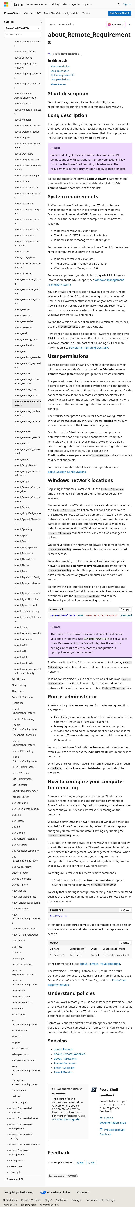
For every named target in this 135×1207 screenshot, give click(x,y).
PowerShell (65, 24)
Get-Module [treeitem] (18, 832)
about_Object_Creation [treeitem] (27, 131)
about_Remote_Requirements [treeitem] (27, 403)
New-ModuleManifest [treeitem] (24, 896)
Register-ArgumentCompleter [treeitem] (23, 972)
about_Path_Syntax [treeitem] (24, 257)
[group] (90, 615)
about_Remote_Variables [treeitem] (27, 423)
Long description (60, 70)
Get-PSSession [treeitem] (19, 844)
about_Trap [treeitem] (20, 571)
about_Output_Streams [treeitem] (27, 159)
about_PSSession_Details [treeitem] (27, 195)
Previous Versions (31, 1200)
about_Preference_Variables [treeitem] (27, 301)
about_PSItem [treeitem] (22, 181)
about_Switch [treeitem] (21, 541)
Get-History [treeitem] (18, 820)
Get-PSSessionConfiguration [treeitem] (25, 858)
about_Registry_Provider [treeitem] (27, 357)
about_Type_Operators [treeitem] (26, 599)
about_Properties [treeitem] (23, 321)
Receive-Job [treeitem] (18, 958)
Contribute (62, 1200)
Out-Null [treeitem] (16, 952)
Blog (47, 1200)
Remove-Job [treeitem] (18, 990)
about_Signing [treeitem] (22, 507)
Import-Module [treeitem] (20, 872)
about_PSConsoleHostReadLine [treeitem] (27, 167)
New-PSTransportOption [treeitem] (25, 934)
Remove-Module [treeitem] (21, 996)
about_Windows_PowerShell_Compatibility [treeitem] (27, 671)
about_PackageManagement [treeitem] (27, 211)
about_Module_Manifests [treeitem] (27, 111)
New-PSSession (63, 1072)
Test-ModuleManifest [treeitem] (23, 1060)
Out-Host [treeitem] (17, 946)
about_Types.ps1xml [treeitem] (25, 605)
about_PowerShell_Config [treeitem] (27, 281)
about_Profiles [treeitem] (22, 309)
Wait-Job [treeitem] (16, 1096)
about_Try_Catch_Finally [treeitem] (27, 577)
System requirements (62, 75)
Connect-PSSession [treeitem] (22, 697)
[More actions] (129, 24)
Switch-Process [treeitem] (20, 1048)
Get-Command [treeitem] (20, 802)
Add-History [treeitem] (18, 679)
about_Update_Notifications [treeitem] (27, 619)
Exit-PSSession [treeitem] (20, 784)
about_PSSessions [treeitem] (24, 203)
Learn (52, 24)
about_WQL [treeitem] (20, 651)
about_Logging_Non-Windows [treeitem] (25, 65)
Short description (60, 66)
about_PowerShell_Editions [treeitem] (27, 291)
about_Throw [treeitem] (21, 565)
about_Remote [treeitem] (22, 373)
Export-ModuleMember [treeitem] (25, 790)
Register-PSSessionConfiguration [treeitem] (25, 982)
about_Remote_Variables (69, 1054)
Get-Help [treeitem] (17, 814)
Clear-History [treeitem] (19, 685)
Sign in (127, 4)
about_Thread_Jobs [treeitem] (25, 559)
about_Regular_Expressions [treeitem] (27, 365)
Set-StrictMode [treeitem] (20, 1030)
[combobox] (22, 28)
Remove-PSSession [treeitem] (22, 1002)
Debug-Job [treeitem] (18, 702)
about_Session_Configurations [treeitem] (27, 499)
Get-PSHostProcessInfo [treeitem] (24, 838)
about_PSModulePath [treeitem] (26, 187)
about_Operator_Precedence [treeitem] (27, 145)
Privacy (76, 1200)
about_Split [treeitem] (20, 535)
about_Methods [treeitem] (23, 103)
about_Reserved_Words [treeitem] (27, 437)
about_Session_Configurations (67, 472)
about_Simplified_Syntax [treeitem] (27, 513)
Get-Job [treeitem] (16, 826)
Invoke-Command (65, 1063)
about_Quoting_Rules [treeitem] (26, 339)
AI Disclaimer (10, 1200)
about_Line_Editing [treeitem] (24, 51)
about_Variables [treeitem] (23, 639)
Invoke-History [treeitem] (20, 884)
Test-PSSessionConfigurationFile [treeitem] (26, 1070)
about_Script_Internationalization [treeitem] (27, 473)
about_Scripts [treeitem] (21, 481)
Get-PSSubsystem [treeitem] (21, 866)
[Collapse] (41, 21)
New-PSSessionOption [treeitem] (24, 928)
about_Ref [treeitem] (20, 351)
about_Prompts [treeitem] (22, 315)
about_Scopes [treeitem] (22, 459)
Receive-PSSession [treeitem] (22, 964)
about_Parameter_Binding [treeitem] (27, 221)
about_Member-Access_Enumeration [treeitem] (25, 95)
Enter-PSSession (64, 1068)
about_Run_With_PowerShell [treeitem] (27, 451)
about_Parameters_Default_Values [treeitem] (27, 243)
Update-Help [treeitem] (19, 1090)
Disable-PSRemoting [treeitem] (23, 719)
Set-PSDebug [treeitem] (19, 1014)
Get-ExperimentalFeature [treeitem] (26, 808)
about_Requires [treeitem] (23, 431)
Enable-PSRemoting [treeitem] (23, 751)
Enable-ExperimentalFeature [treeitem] (23, 743)
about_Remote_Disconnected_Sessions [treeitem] (27, 381)
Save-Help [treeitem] (17, 1008)
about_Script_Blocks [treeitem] (25, 465)
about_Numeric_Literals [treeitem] (27, 125)
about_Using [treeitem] (21, 627)
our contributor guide (65, 1119)
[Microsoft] (6, 4)
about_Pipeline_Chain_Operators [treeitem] (27, 265)
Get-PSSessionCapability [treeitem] (25, 850)
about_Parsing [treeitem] (22, 251)
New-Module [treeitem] (19, 890)
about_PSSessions (65, 1058)
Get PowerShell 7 (119, 13)
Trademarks (27, 1204)
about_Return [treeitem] (21, 443)
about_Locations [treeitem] (23, 57)
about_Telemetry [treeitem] (23, 553)
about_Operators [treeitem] (23, 153)
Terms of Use (10, 1204)
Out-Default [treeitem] (18, 940)
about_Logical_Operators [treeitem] (27, 85)
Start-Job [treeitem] (16, 1036)
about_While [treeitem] (21, 657)
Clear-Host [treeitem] (17, 690)
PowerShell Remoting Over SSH (88, 347)
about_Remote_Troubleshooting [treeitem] (27, 413)
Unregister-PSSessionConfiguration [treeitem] (25, 1082)
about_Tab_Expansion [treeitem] (26, 547)
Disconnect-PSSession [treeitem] (24, 734)
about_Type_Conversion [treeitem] (27, 593)
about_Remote (63, 1049)
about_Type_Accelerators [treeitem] (27, 585)
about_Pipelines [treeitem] (23, 273)
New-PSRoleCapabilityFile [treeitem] (26, 902)
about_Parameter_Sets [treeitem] (26, 229)
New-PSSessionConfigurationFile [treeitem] (26, 918)
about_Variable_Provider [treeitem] (27, 633)
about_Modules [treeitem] (22, 119)
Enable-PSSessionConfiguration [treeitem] (25, 759)
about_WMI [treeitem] (20, 645)
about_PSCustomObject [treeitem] (27, 175)
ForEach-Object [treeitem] (20, 796)
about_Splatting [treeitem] (23, 529)
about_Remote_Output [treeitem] (26, 395)
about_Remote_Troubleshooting (100, 964)
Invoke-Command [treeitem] (21, 878)
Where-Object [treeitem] (19, 1102)
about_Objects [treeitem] (22, 137)
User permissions (60, 79)
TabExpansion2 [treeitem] (20, 1054)
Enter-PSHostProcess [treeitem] (23, 766)
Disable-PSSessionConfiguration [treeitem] (25, 727)
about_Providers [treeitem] (23, 327)
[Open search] (118, 4)
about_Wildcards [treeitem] (23, 663)
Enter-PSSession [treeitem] (21, 772)
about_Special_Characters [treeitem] (27, 521)
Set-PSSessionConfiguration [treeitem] (25, 1022)
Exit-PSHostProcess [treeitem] (22, 778)
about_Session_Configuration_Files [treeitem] (27, 489)
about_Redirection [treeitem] (24, 345)
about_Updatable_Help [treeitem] (27, 611)
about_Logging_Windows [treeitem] (27, 75)
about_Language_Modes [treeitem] (27, 43)
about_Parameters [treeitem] (24, 235)
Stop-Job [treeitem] (16, 1042)
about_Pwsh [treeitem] (21, 333)
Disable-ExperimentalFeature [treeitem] (23, 711)
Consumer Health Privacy (99, 1200)
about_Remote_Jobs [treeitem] (25, 389)
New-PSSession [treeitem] (20, 908)
